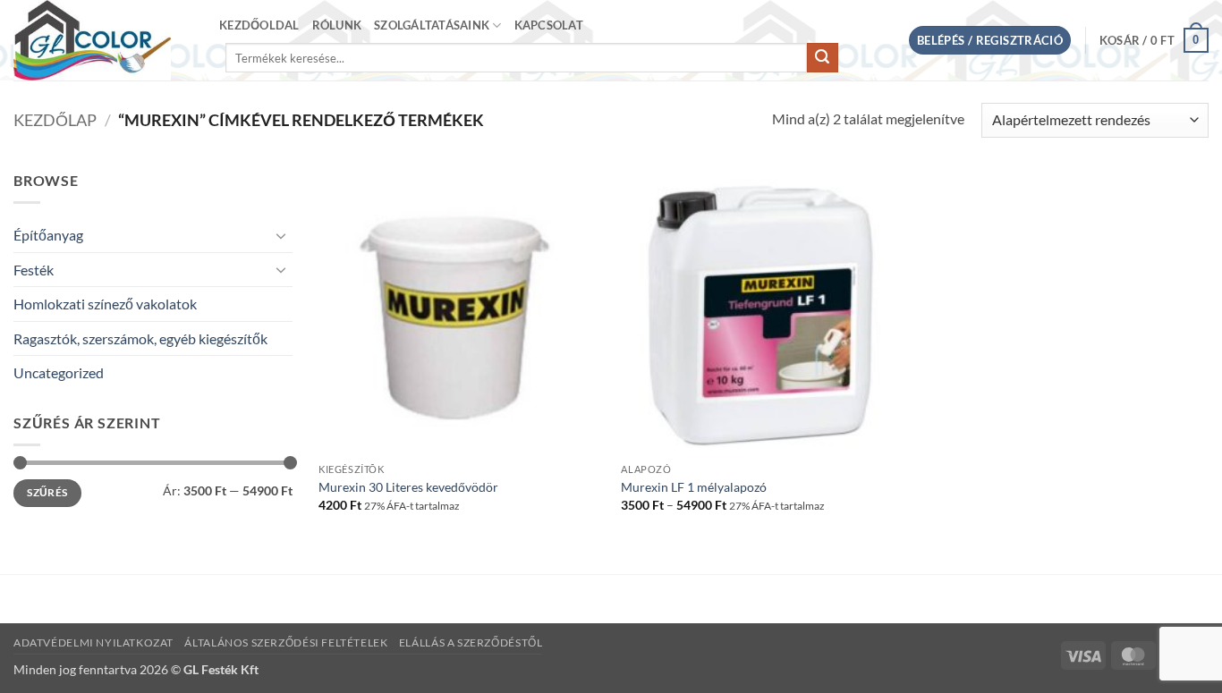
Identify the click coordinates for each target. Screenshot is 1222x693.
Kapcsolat (548, 25)
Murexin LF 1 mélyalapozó (694, 486)
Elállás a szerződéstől (470, 642)
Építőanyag (48, 234)
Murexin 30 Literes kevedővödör (408, 486)
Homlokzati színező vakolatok (105, 303)
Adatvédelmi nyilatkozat (93, 642)
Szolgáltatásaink (431, 25)
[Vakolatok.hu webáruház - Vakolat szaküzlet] (102, 40)
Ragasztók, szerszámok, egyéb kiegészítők (140, 338)
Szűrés (47, 492)
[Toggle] (282, 235)
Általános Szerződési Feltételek (285, 642)
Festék (33, 269)
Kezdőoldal (259, 25)
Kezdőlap (55, 120)
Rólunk (337, 25)
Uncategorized (58, 372)
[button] (990, 40)
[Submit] (822, 58)
